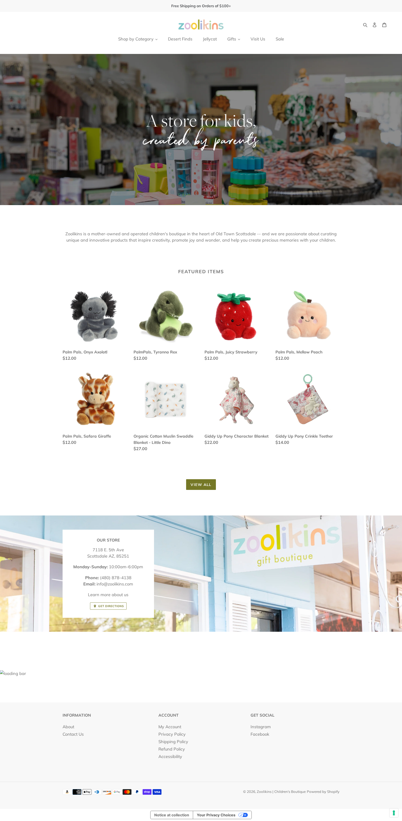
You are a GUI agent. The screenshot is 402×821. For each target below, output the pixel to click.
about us (120, 594)
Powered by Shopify (323, 791)
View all (201, 484)
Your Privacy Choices (216, 815)
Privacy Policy (172, 734)
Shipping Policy (173, 741)
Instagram (261, 726)
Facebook (260, 734)
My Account (169, 726)
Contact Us (73, 734)
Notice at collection (171, 815)
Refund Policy (171, 749)
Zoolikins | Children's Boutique (281, 791)
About (68, 726)
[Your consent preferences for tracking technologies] (393, 812)
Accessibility (170, 756)
